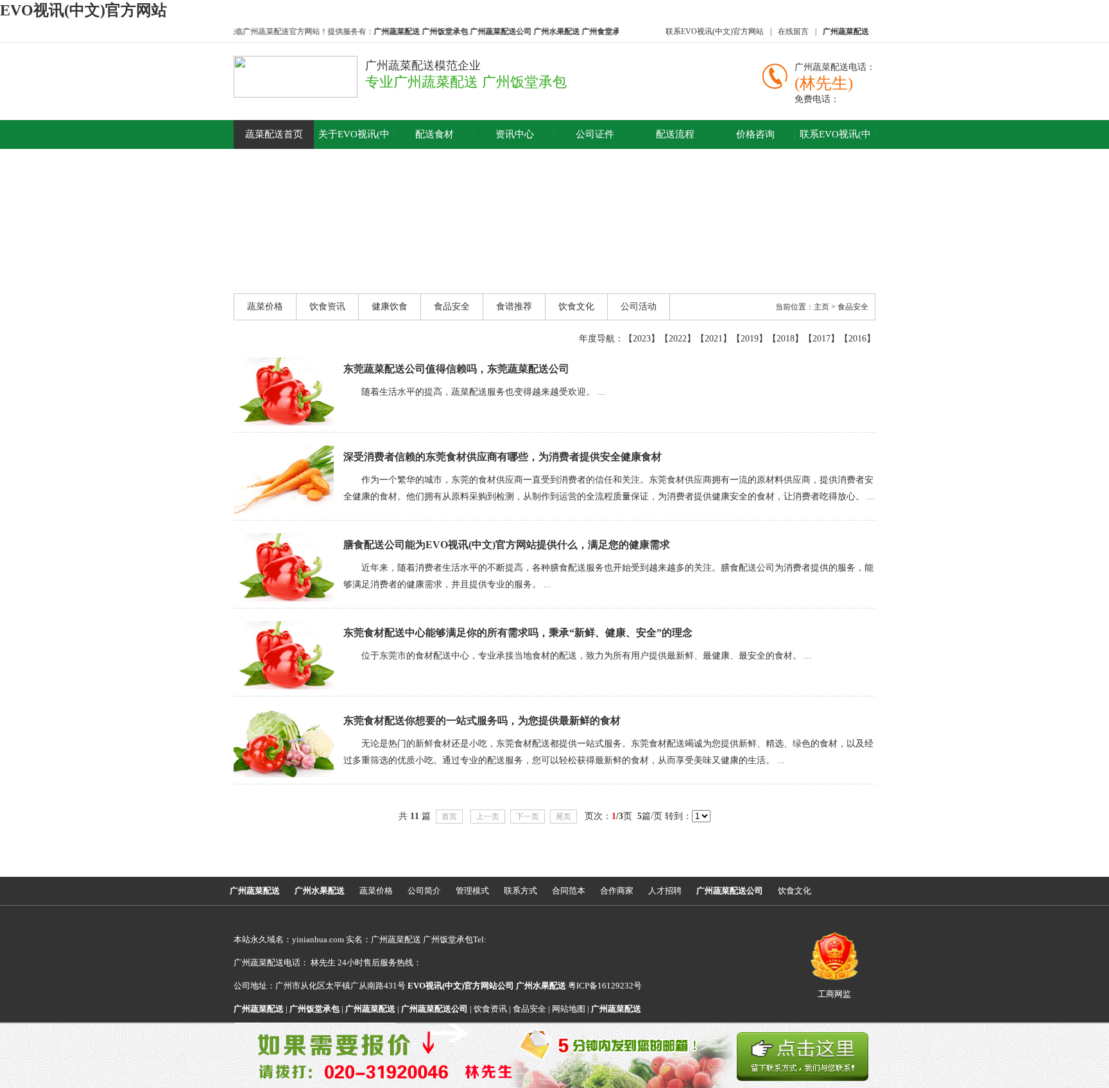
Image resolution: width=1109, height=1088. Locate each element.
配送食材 (434, 134)
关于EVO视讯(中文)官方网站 (354, 148)
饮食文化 (576, 306)
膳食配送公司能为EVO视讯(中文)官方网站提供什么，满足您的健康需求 (506, 544)
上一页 (487, 816)
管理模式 (472, 890)
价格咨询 (755, 134)
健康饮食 (390, 306)
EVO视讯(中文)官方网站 (83, 10)
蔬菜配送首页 (274, 134)
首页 (449, 816)
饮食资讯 (327, 306)
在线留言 (793, 31)
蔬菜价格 (265, 306)
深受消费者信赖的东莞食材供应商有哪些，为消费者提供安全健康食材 (502, 456)
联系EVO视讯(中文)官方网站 (715, 31)
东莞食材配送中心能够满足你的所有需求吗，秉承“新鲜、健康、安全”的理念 (517, 632)
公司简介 (424, 890)
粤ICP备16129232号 (579, 985)
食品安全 (452, 306)
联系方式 (520, 890)
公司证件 (595, 134)
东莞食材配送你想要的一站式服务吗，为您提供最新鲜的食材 (482, 720)
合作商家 (616, 890)
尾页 (563, 816)
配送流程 (675, 134)
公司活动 (639, 306)
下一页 (527, 816)
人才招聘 (665, 890)
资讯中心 (514, 134)
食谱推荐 (514, 306)
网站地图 (568, 1009)
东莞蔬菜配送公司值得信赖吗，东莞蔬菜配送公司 (456, 368)
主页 (821, 306)
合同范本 (568, 890)
